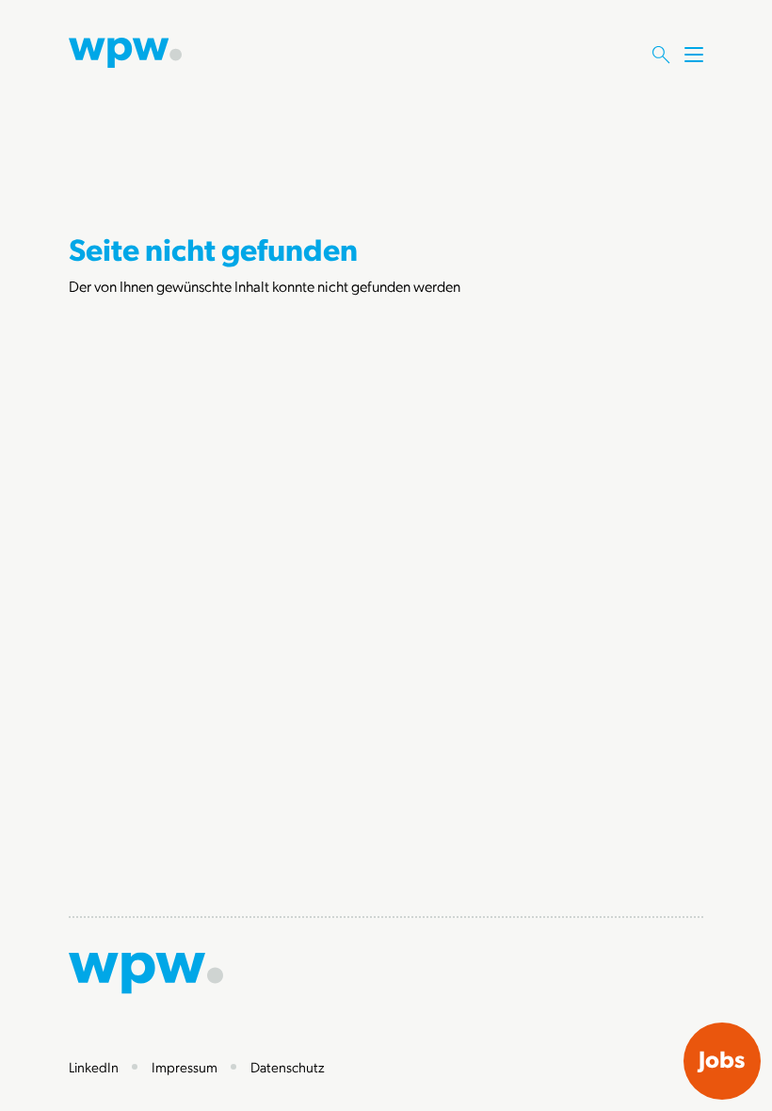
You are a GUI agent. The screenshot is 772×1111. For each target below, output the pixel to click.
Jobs (722, 1058)
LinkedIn (94, 1066)
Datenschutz (287, 1066)
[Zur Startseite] (125, 50)
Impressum (184, 1066)
